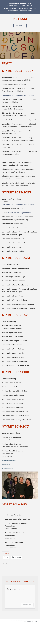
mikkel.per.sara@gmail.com (19, 213)
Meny (21, 26)
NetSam (20, 19)
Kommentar (27, 605)
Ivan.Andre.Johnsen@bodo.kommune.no (18, 95)
